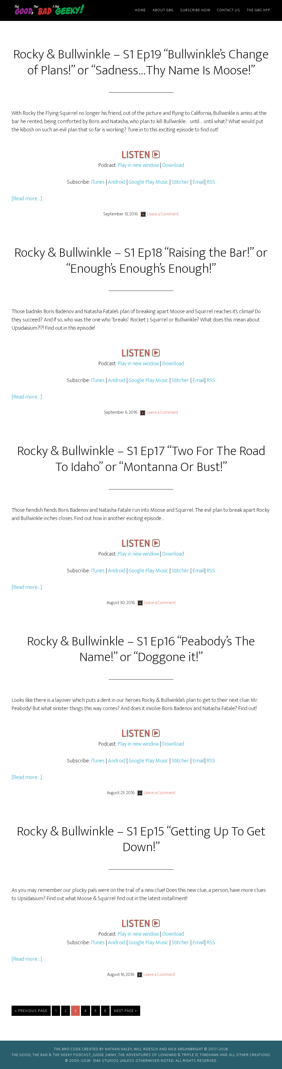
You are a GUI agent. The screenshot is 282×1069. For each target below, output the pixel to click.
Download (173, 165)
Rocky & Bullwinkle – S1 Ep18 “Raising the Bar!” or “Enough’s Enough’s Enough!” (141, 261)
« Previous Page (31, 1011)
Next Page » (125, 1011)
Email (198, 182)
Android (116, 182)
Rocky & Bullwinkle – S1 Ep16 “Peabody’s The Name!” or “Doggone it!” (141, 649)
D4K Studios (106, 1060)
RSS (211, 182)
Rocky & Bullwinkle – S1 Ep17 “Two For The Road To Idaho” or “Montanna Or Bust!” (141, 459)
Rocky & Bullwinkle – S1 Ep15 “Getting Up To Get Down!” (141, 840)
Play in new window (138, 165)
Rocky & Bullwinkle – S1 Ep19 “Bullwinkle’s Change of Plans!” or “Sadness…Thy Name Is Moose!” (141, 63)
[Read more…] (27, 198)
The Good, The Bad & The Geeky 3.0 (58, 10)
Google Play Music (148, 182)
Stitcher (180, 182)
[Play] (141, 157)
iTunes (98, 182)
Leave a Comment (163, 214)
